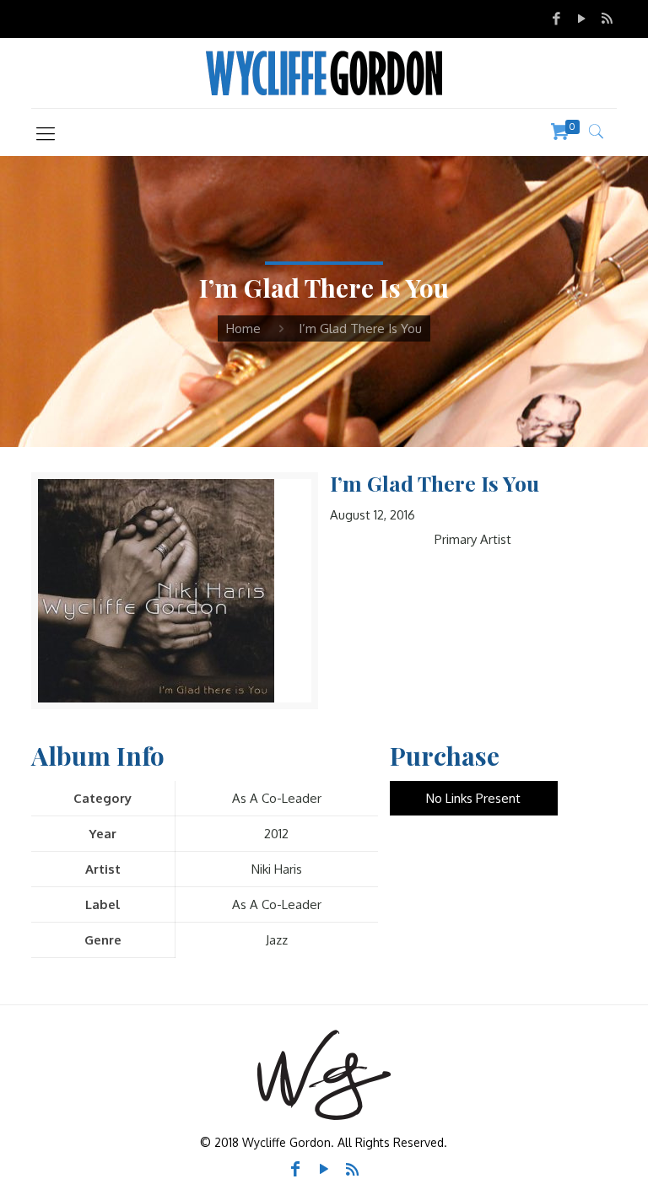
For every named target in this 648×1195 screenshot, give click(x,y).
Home (243, 328)
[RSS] (607, 18)
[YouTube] (581, 18)
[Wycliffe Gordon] (324, 73)
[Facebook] (557, 18)
